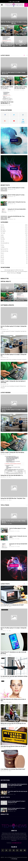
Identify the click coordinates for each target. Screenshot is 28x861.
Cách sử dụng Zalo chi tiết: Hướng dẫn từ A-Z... (21, 34)
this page (19, 272)
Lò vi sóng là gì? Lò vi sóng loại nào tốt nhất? (12, 605)
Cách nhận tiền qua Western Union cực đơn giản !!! (13, 746)
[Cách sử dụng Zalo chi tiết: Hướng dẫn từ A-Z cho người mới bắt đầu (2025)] (4, 786)
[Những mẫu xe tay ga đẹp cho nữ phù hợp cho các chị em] (14, 713)
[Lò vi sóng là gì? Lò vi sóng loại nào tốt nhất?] (14, 595)
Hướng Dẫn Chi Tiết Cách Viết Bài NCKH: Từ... (7, 102)
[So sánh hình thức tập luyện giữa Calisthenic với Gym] (14, 666)
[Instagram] (9, 850)
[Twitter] (6, 850)
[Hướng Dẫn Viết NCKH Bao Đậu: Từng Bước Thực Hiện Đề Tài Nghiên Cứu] (4, 218)
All (24, 55)
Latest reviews (6, 392)
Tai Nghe (2, 247)
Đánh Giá (2, 227)
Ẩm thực (2, 263)
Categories (4, 222)
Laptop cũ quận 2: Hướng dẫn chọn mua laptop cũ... (7, 300)
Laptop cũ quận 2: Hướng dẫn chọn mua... (17, 202)
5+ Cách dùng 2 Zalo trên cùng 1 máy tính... (7, 34)
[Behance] (21, 850)
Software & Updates (7, 305)
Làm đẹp (2, 241)
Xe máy (2, 245)
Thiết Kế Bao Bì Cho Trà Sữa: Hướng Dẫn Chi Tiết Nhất (14, 22)
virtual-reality (6, 281)
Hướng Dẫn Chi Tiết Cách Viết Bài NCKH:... (17, 209)
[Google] (17, 850)
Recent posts (5, 185)
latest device (5, 55)
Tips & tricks (5, 505)
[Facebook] (2, 850)
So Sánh (2, 259)
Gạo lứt (2, 255)
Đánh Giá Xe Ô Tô (4, 249)
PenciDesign (14, 858)
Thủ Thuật (3, 233)
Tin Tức (2, 225)
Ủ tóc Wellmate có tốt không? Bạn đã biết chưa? (13, 769)
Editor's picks (5, 780)
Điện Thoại (3, 229)
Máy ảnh (2, 257)
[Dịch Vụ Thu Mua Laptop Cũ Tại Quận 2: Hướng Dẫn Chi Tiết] (14, 66)
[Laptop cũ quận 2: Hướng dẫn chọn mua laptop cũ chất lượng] (20, 81)
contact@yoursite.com (16, 842)
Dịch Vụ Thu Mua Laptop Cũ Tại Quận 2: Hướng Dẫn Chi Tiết (7, 290)
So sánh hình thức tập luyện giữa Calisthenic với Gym (14, 676)
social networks (6, 110)
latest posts (5, 584)
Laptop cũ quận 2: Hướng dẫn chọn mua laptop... (20, 87)
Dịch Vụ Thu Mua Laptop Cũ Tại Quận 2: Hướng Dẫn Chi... (21, 291)
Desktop (2, 237)
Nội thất (2, 261)
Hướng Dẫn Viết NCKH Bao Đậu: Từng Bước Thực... (13, 498)
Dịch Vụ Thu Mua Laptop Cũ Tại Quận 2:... (7, 87)
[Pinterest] (13, 850)
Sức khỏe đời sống (4, 251)
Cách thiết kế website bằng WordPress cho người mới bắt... (7, 44)
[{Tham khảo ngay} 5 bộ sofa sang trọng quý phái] (4, 793)
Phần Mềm (3, 239)
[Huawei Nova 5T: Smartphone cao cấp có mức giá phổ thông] (14, 642)
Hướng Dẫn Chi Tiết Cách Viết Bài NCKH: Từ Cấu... (21, 300)
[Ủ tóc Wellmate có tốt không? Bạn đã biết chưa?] (14, 759)
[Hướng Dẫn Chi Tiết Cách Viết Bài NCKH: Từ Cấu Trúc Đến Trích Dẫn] (7, 96)
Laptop (2, 235)
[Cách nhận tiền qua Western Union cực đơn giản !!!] (14, 736)
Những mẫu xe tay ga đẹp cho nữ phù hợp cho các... (14, 723)
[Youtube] (24, 850)
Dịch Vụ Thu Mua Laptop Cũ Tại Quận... (16, 187)
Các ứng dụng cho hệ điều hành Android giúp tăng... (21, 45)
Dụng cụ (2, 253)
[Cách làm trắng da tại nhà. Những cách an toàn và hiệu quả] (14, 689)
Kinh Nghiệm (3, 231)
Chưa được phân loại (5, 243)
